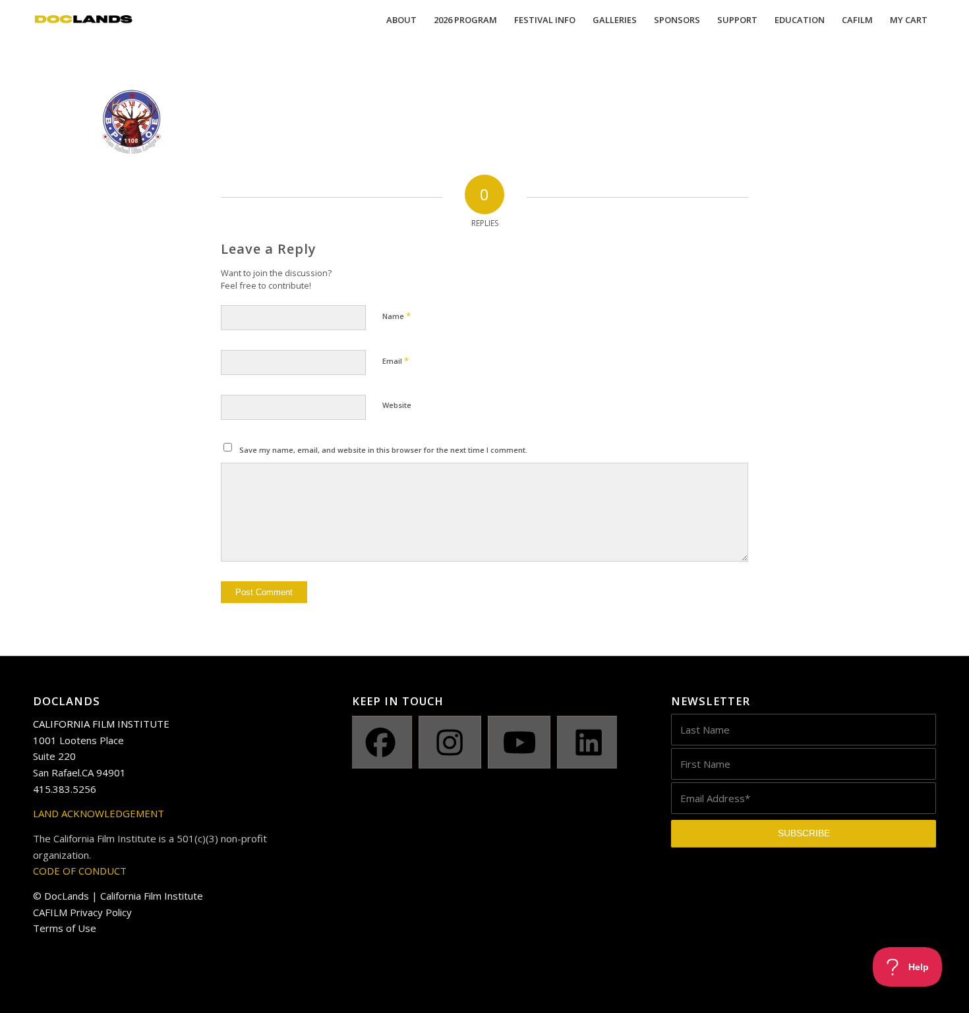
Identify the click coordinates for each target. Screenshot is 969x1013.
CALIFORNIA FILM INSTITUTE (101, 723)
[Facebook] (380, 742)
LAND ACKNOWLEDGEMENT (98, 813)
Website (396, 405)
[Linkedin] (588, 742)
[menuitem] (401, 20)
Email (395, 360)
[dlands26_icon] (83, 20)
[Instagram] (450, 742)
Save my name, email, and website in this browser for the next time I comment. (383, 450)
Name (396, 316)
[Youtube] (519, 742)
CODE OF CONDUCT (80, 870)
